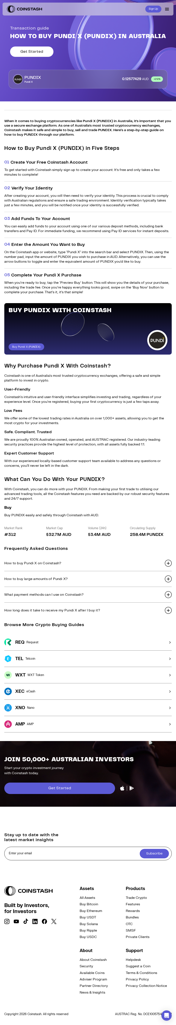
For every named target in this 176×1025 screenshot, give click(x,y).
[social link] (6, 921)
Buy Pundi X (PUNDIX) (26, 347)
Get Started (31, 52)
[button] (88, 563)
